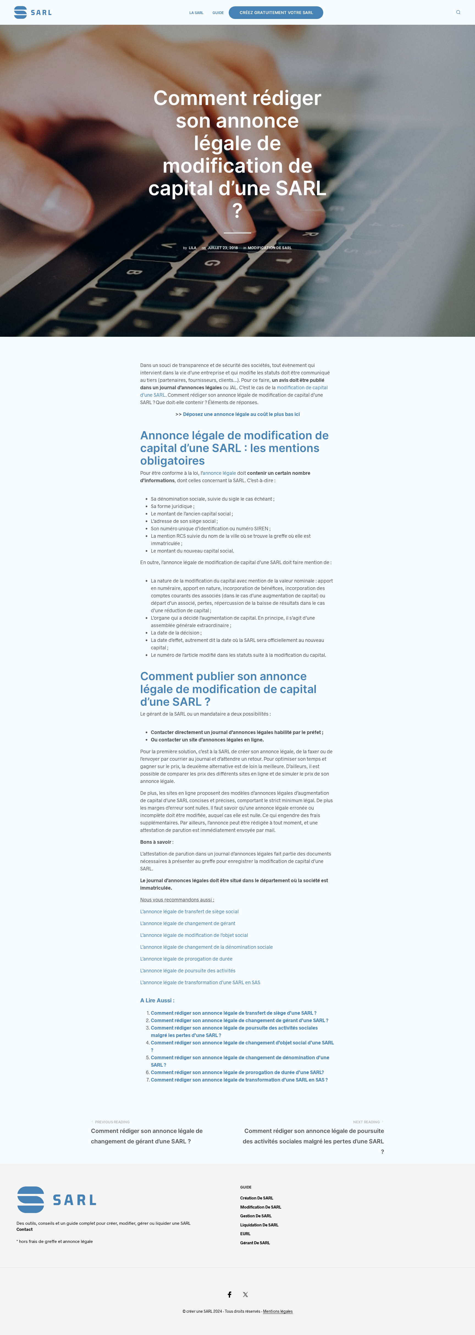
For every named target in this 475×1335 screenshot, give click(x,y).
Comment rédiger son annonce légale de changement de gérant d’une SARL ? (239, 1020)
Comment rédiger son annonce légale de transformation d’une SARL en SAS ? (239, 1080)
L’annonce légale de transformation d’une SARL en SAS (200, 982)
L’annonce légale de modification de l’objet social (194, 935)
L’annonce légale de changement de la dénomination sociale (206, 947)
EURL (245, 1233)
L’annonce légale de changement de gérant (187, 923)
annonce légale (219, 473)
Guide (218, 12)
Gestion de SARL (256, 1215)
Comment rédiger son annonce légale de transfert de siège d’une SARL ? (234, 1013)
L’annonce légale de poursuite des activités (188, 970)
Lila (193, 248)
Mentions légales (278, 1311)
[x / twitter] (245, 1294)
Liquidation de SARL (259, 1224)
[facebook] (229, 1294)
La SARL (196, 12)
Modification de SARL (270, 248)
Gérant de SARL (255, 1242)
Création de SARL (256, 1197)
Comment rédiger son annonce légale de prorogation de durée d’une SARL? (237, 1072)
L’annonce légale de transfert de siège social (189, 911)
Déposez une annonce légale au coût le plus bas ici (241, 414)
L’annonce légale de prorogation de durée (186, 959)
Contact (24, 1229)
